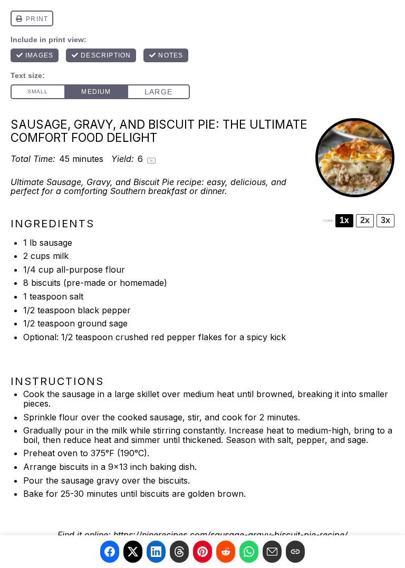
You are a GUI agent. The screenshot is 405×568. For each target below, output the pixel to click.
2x (365, 220)
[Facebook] (109, 552)
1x (344, 220)
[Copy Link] (295, 552)
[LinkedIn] (156, 552)
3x (385, 220)
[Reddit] (225, 552)
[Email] (272, 552)
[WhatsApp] (248, 552)
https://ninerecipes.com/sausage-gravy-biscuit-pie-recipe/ (230, 535)
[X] (132, 552)
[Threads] (179, 552)
